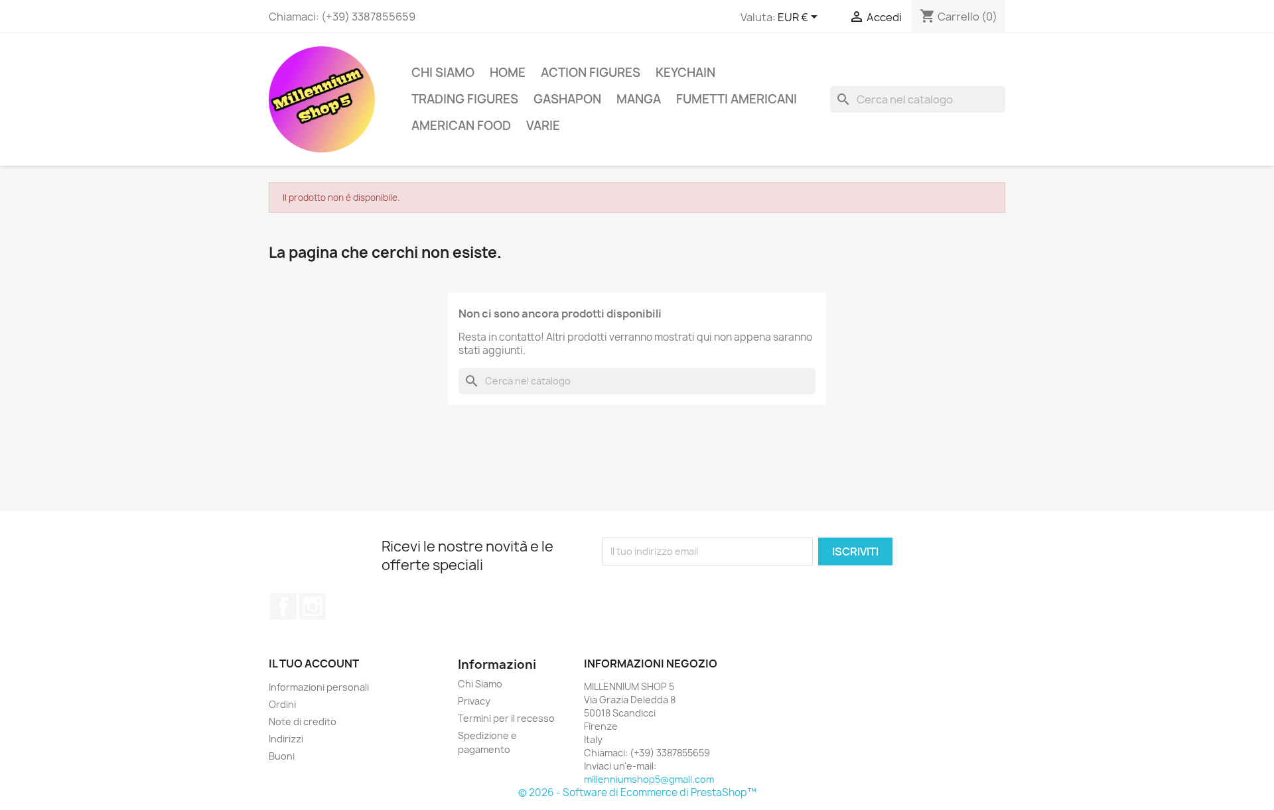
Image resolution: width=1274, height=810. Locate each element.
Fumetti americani (736, 99)
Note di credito (302, 721)
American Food (461, 125)
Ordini (282, 704)
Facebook (283, 606)
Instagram (312, 606)
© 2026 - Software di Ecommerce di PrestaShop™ (637, 792)
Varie (543, 125)
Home (508, 72)
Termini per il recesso (506, 718)
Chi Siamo (442, 72)
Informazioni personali (319, 687)
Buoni (282, 756)
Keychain (685, 72)
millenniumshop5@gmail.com (649, 779)
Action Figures (590, 72)
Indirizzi (286, 738)
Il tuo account (314, 663)
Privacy (474, 701)
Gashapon (567, 99)
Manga (638, 99)
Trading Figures (464, 99)
